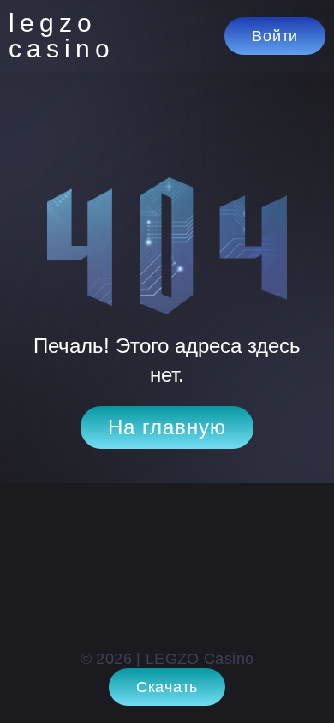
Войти (275, 36)
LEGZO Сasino (60, 36)
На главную (167, 427)
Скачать (167, 687)
